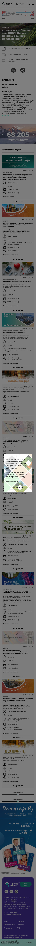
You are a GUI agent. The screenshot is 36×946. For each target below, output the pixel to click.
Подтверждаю (18, 487)
